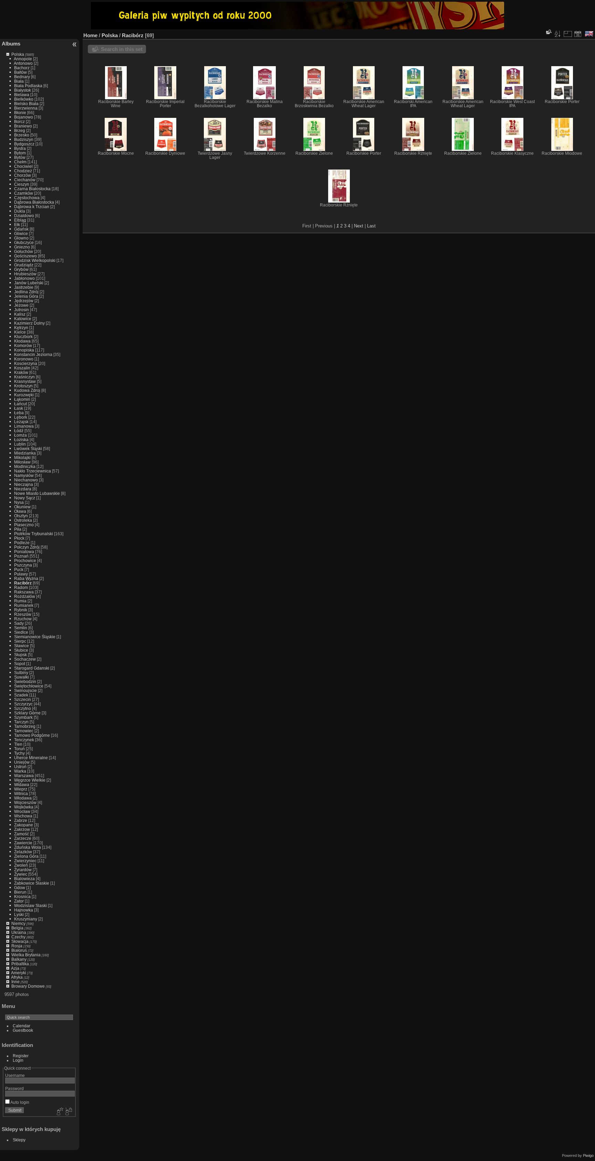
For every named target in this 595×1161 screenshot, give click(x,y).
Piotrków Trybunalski (33, 533)
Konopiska (24, 350)
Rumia (20, 601)
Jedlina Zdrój (26, 291)
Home (90, 35)
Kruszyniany (25, 919)
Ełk (17, 224)
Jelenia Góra (26, 296)
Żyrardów (23, 869)
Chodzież (23, 171)
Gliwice (21, 233)
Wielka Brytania (26, 955)
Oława (20, 511)
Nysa (19, 502)
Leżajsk (21, 421)
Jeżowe (21, 305)
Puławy (21, 574)
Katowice (22, 318)
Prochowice (25, 560)
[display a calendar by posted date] (577, 33)
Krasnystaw (25, 381)
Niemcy (18, 923)
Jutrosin (21, 309)
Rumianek (23, 605)
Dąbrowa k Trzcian (31, 206)
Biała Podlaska (28, 85)
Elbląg (20, 220)
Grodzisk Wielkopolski (34, 260)
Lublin (20, 444)
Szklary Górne (27, 713)
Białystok (22, 90)
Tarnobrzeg (24, 726)
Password (14, 1088)
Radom (21, 587)
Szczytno (22, 708)
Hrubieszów (25, 274)
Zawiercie (23, 843)
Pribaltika (20, 963)
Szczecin (22, 699)
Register (21, 1055)
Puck (18, 569)
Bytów (19, 157)
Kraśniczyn (24, 377)
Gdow (19, 887)
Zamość (21, 834)
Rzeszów (22, 614)
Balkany (19, 959)
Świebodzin (25, 681)
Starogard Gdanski (31, 668)
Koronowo (23, 359)
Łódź (18, 430)
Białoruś (19, 950)
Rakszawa (24, 592)
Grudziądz (23, 265)
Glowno (21, 238)
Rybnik (20, 610)
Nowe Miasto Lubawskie (37, 493)
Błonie (20, 112)
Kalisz (19, 314)
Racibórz (23, 583)
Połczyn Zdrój (27, 547)
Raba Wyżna (26, 578)
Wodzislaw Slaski (30, 905)
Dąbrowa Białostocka (34, 202)
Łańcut (20, 403)
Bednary (22, 76)
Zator (19, 901)
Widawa (21, 784)
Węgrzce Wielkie (29, 780)
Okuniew (22, 507)
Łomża (20, 435)
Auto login (19, 1102)
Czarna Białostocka (32, 188)
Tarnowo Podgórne (32, 735)
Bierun (20, 892)
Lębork (20, 417)
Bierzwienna (26, 108)
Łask (18, 408)
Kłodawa (22, 341)
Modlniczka (24, 466)
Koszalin (22, 368)
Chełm (20, 162)
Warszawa (24, 775)
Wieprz (20, 789)
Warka (20, 771)
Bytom (20, 153)
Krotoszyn (23, 386)
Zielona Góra (26, 856)
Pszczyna (23, 565)
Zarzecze (22, 838)
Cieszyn (21, 184)
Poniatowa (24, 551)
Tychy (19, 753)
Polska (17, 54)
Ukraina (18, 932)
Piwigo (588, 1155)
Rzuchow (23, 619)
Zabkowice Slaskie (31, 883)
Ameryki (18, 972)
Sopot (19, 663)
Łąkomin (22, 399)
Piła (17, 529)
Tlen (18, 744)
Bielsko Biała (26, 103)
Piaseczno (24, 524)
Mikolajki (22, 457)
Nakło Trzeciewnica (32, 471)
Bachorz (22, 67)
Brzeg (19, 130)
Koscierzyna (25, 363)
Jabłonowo (24, 278)
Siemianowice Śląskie (34, 636)
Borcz (19, 121)
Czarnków (23, 193)
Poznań (21, 556)
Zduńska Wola (27, 847)
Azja (15, 968)
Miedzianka (25, 453)
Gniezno (22, 247)
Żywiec (20, 874)
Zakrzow (22, 829)
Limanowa (24, 426)
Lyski (19, 914)
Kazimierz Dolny (29, 323)
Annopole (23, 59)
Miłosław (22, 462)
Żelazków (23, 851)
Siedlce (21, 632)
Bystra (20, 148)
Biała (19, 81)
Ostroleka (23, 520)
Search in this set (122, 49)
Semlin (20, 627)
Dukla (19, 211)
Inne (15, 981)
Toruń (19, 748)
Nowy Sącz (24, 498)
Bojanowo (23, 117)
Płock (19, 538)
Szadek (21, 695)
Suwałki (21, 677)
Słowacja (20, 941)
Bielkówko (23, 99)
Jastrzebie (23, 287)
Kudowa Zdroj (27, 390)
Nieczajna (23, 484)
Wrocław (22, 811)
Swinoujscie (25, 690)
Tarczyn (21, 722)
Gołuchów (23, 251)
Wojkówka (23, 807)
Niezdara (22, 489)
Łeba (19, 412)
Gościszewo (25, 256)
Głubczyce (24, 242)
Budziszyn (23, 139)
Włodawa (23, 798)
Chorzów (22, 175)
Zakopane (23, 825)
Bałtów (20, 72)
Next (358, 225)
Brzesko (21, 135)
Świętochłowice (28, 686)
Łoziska (21, 439)
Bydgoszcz (24, 144)
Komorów (23, 345)
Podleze (22, 542)
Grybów (21, 269)
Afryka (17, 977)
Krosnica (22, 896)
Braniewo (23, 126)
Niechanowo (26, 480)
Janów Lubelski (28, 283)
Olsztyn (21, 515)
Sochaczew (25, 659)
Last (371, 225)
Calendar (21, 1025)
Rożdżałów (24, 596)
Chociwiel (23, 166)
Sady (19, 623)
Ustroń (20, 766)
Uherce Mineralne (31, 757)
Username (15, 1075)
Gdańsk (21, 229)
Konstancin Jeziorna (33, 354)
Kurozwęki (24, 395)
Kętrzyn (21, 327)
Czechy (18, 937)
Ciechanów (24, 179)
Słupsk (20, 654)
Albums (11, 44)
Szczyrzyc (23, 704)
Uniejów (22, 762)
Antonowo (23, 63)
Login (18, 1060)
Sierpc (20, 641)
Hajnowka (23, 910)
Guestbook (23, 1030)
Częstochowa (27, 197)
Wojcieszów (25, 802)
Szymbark (23, 717)
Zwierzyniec (25, 860)
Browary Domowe (28, 986)
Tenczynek (24, 739)
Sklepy (19, 1140)
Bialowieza (24, 878)
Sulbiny (21, 672)
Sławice (21, 645)
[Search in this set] (548, 31)
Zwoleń (21, 865)
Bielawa (21, 94)
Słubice (21, 650)
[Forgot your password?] (68, 1111)
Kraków (21, 372)
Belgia (17, 928)
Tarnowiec (23, 731)
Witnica (21, 793)
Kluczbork (23, 336)
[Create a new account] (59, 1111)
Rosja (16, 946)
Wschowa (23, 816)
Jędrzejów (23, 300)
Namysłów (24, 475)
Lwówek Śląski (28, 448)
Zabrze (20, 820)
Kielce (20, 332)
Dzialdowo (24, 215)
